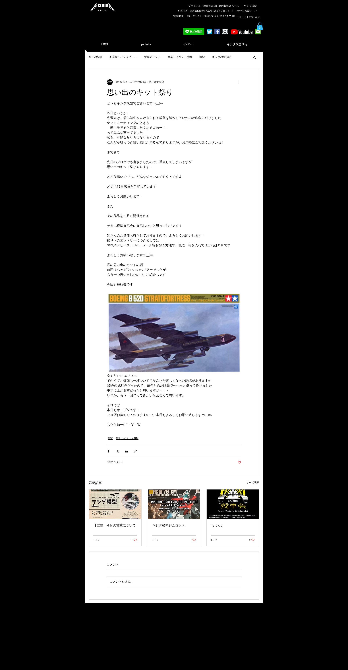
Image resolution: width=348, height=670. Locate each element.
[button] (260, 26)
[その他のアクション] (239, 82)
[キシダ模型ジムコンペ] (174, 504)
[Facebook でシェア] (108, 451)
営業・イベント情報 (180, 57)
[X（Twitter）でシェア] (117, 451)
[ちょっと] (233, 504)
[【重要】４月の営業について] (115, 504)
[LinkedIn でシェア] (126, 451)
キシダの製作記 (221, 57)
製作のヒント (152, 57)
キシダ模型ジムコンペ (168, 526)
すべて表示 (252, 482)
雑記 (202, 57)
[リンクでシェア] (135, 451)
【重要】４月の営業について (114, 526)
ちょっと (217, 526)
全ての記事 (95, 57)
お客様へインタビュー (123, 57)
